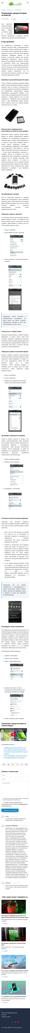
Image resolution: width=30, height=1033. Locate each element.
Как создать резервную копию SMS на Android (14, 971)
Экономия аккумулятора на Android (14, 757)
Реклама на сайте (5, 1016)
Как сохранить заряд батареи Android (15, 750)
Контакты (3, 1014)
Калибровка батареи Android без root (15, 748)
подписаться (22, 804)
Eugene (14, 18)
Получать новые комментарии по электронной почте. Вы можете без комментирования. (14, 804)
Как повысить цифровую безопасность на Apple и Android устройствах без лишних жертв (14, 916)
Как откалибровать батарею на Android (15, 755)
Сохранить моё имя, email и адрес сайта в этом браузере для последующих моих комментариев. (15, 799)
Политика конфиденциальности (9, 1012)
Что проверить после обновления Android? (13, 996)
